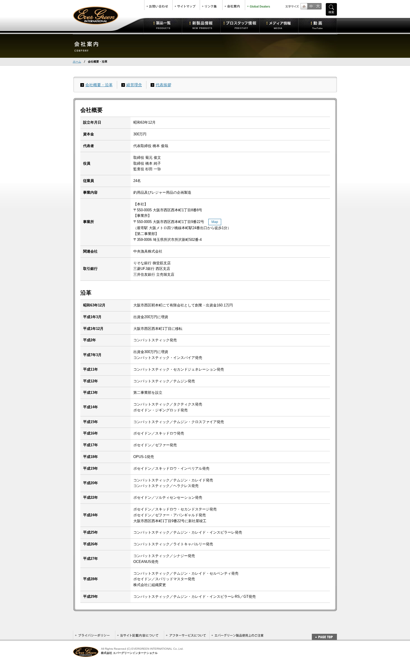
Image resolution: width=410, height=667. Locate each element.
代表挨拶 (163, 85)
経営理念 (134, 85)
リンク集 (211, 5)
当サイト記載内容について (139, 635)
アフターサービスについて (186, 635)
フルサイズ (317, 6)
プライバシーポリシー (94, 635)
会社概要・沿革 (99, 85)
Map (214, 222)
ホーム (77, 61)
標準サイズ (303, 6)
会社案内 (234, 5)
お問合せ (158, 5)
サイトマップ (186, 5)
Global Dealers (259, 5)
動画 (317, 25)
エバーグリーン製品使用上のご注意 (237, 635)
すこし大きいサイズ (310, 6)
